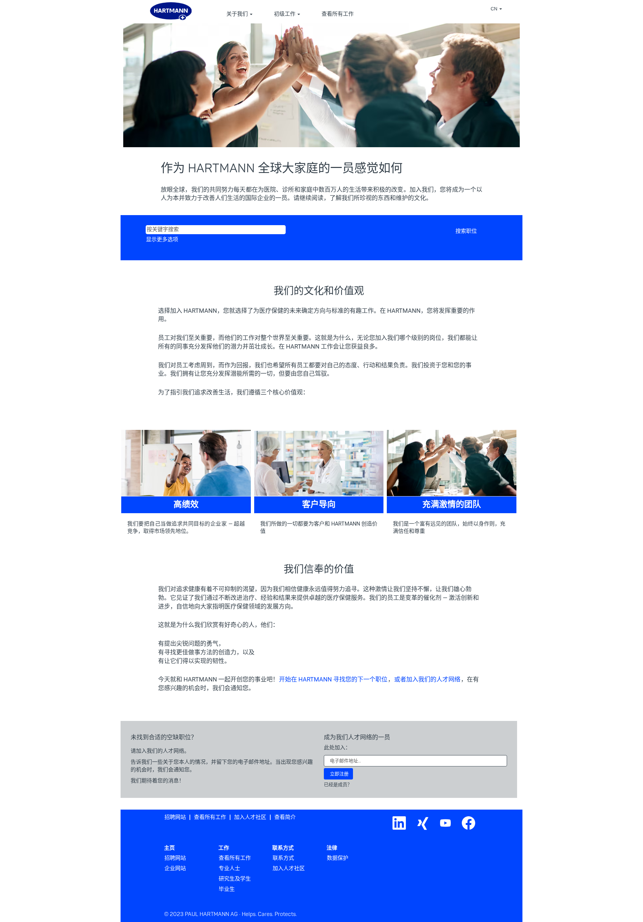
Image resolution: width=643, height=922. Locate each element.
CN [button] (495, 8)
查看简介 (285, 817)
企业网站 (175, 868)
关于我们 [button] (237, 14)
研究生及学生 (235, 879)
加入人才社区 (250, 817)
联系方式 (283, 858)
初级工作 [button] (285, 14)
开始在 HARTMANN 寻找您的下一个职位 (333, 679)
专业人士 (229, 868)
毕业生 (227, 889)
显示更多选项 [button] (162, 239)
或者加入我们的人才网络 (427, 679)
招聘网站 (175, 817)
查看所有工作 (338, 14)
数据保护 (337, 858)
